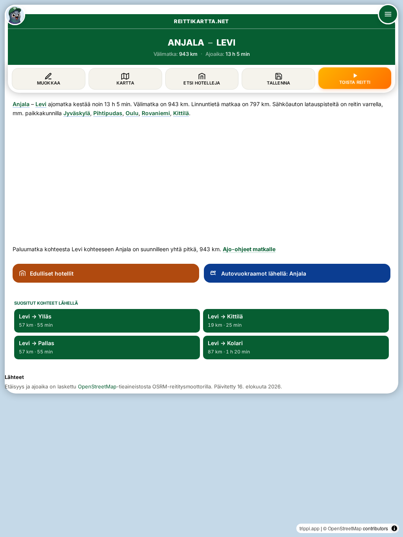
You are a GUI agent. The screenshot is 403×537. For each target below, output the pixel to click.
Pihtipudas (107, 113)
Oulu (132, 113)
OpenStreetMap (345, 528)
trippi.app (309, 528)
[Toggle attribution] (394, 528)
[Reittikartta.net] (15, 15)
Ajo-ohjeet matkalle (249, 249)
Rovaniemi (156, 113)
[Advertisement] (201, 178)
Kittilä (181, 113)
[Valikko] (388, 14)
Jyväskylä (76, 113)
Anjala (21, 104)
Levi (40, 104)
